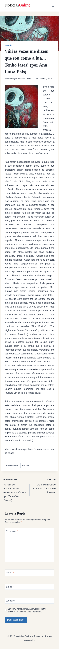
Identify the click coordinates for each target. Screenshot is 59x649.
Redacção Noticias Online (20, 79)
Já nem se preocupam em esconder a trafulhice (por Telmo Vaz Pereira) (14, 490)
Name (10, 572)
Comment (12, 531)
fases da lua (12, 465)
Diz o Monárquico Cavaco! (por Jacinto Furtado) (44, 486)
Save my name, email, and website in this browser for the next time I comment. (27, 610)
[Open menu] (53, 5)
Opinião (8, 45)
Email (10, 586)
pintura (25, 465)
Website (10, 600)
